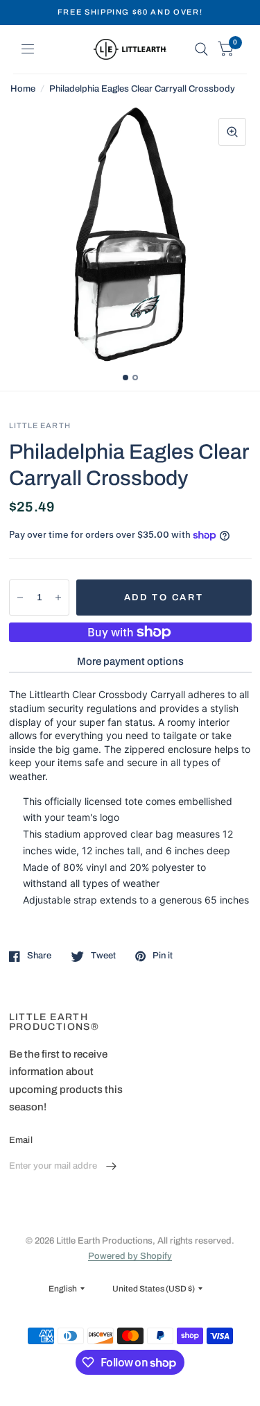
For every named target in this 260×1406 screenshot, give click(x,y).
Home (22, 89)
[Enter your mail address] (111, 1167)
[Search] (201, 49)
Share (39, 955)
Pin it (163, 955)
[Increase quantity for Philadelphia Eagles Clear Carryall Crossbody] (58, 597)
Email (21, 1140)
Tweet (103, 955)
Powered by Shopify (130, 1256)
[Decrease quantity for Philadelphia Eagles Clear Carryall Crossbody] (20, 597)
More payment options (130, 661)
